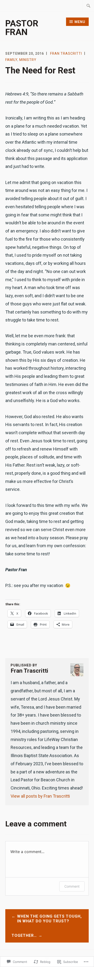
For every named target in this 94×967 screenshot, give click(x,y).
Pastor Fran (21, 27)
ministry (27, 60)
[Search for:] (88, 5)
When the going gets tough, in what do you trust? (49, 919)
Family (11, 60)
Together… (24, 935)
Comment (72, 886)
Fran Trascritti (66, 53)
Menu (79, 22)
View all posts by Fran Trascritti (40, 796)
